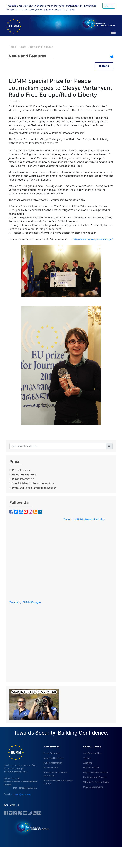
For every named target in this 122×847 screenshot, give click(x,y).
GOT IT (109, 5)
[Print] (111, 56)
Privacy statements (93, 787)
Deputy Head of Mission (95, 772)
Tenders (87, 758)
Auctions (87, 763)
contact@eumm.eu (21, 794)
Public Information (23, 479)
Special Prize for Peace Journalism (33, 483)
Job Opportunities (92, 753)
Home (12, 46)
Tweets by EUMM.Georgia (25, 602)
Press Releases (21, 470)
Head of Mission (91, 767)
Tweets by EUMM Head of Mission (84, 519)
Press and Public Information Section (34, 487)
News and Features (41, 46)
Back (105, 66)
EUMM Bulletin (51, 767)
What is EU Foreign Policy (96, 782)
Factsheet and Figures (94, 777)
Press (23, 46)
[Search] (109, 446)
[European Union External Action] (31, 827)
